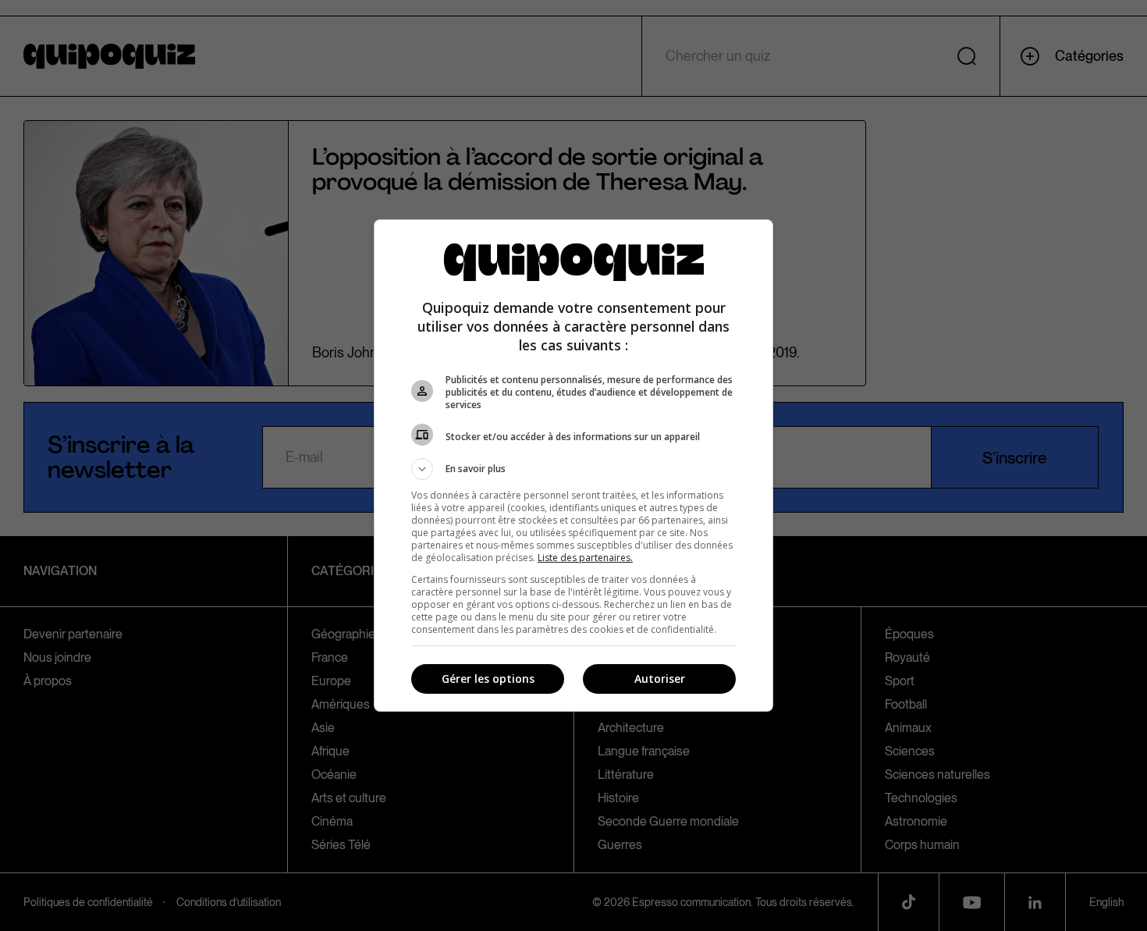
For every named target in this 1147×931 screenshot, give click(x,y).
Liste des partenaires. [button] (585, 557)
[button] (573, 469)
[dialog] (573, 465)
